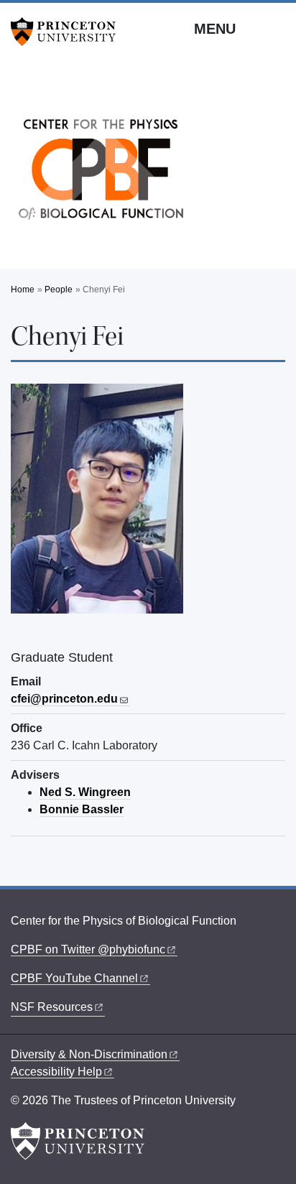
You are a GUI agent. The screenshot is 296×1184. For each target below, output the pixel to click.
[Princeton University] (68, 31)
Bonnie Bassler (82, 809)
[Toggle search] (276, 28)
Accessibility (56, 1071)
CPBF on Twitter (88, 949)
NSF (52, 1007)
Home (22, 290)
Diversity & (89, 1054)
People (59, 290)
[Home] (100, 173)
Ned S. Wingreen (85, 792)
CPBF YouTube (74, 978)
